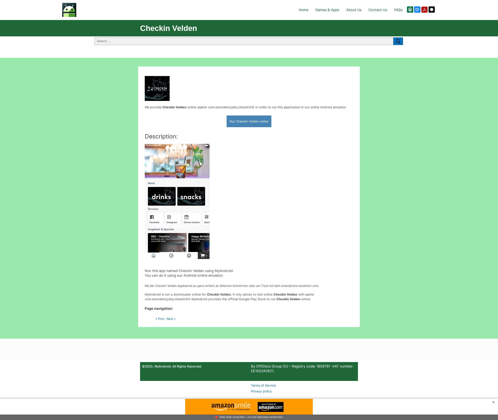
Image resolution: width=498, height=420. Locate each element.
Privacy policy (261, 391)
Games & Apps (327, 10)
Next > (171, 319)
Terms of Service (263, 385)
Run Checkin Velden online (249, 121)
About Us (353, 10)
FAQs (398, 10)
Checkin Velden (168, 28)
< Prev (160, 319)
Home (303, 10)
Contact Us (377, 10)
